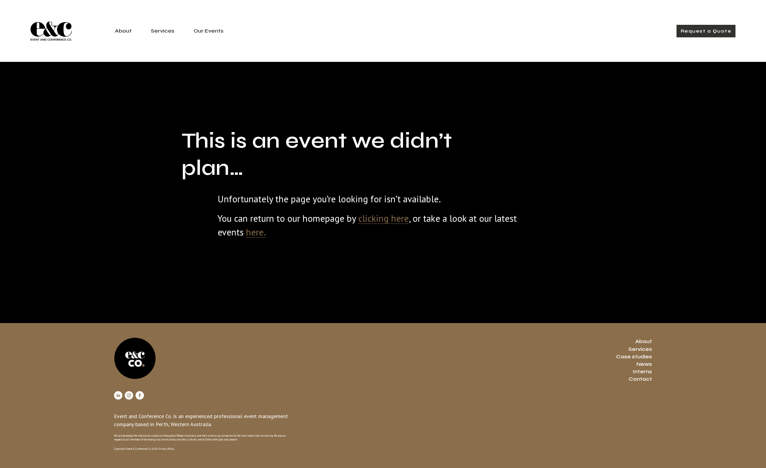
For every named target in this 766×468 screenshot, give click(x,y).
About (123, 30)
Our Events (209, 30)
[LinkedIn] (118, 395)
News (644, 364)
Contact (640, 379)
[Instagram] (129, 395)
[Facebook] (140, 395)
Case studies (634, 356)
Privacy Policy (166, 448)
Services (162, 30)
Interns (642, 371)
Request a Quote (706, 31)
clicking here (383, 218)
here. (256, 232)
